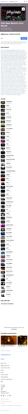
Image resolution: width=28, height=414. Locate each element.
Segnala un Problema (5, 350)
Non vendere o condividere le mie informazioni (11, 405)
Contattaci (3, 386)
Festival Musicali (4, 4)
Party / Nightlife (12, 50)
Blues (6, 58)
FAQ (2, 389)
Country (2, 56)
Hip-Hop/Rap (19, 56)
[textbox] (3, 359)
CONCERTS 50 (4, 1)
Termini (2, 403)
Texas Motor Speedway (7, 303)
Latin (15, 56)
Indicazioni (14, 329)
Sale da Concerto (4, 374)
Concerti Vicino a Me (5, 367)
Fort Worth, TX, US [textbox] (13, 1)
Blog (2, 381)
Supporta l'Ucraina (5, 393)
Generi (2, 370)
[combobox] (13, 1)
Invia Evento (3, 391)
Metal (6, 56)
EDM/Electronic (8, 71)
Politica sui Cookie (5, 399)
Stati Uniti (10, 4)
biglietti (24, 38)
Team (2, 388)
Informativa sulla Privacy (6, 401)
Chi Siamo (3, 385)
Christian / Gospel (22, 58)
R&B (23, 56)
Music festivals (13, 68)
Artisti (2, 372)
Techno (7, 63)
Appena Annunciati (5, 365)
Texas (14, 4)
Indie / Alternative (14, 55)
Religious (19, 94)
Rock (7, 55)
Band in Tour (3, 363)
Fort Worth (19, 4)
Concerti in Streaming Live (6, 379)
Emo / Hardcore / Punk (13, 58)
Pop (9, 55)
